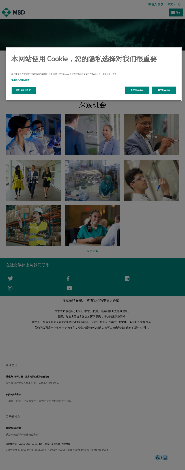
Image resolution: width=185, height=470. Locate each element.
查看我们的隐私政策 (20, 80)
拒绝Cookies (137, 90)
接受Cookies (164, 90)
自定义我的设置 (23, 90)
